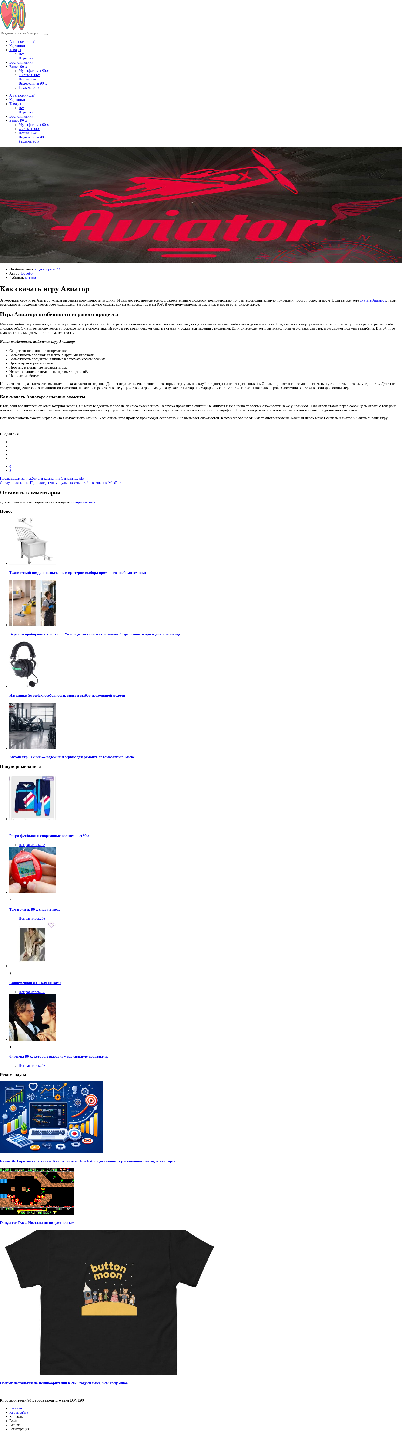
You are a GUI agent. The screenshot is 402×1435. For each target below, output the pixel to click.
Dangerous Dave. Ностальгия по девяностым (37, 1223)
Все (21, 54)
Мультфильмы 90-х (34, 71)
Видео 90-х (18, 67)
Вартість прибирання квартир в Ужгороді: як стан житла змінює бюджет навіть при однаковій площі (94, 634)
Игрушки (26, 58)
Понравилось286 (32, 845)
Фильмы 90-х (29, 75)
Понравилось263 (32, 992)
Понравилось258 (32, 1065)
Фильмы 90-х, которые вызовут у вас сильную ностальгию (58, 1056)
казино (30, 277)
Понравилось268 (32, 918)
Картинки (17, 46)
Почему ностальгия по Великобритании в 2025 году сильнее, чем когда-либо (64, 1383)
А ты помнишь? (22, 41)
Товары (15, 50)
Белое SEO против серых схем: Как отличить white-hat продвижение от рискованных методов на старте (87, 1161)
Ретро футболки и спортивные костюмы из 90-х (49, 836)
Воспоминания (21, 62)
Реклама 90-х (29, 87)
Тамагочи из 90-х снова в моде (34, 909)
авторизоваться (83, 502)
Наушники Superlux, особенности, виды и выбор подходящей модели (67, 695)
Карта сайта (18, 1412)
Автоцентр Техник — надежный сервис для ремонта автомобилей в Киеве (72, 757)
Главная (15, 1408)
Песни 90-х (28, 79)
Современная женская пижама (35, 983)
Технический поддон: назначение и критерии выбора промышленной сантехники (77, 573)
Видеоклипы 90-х (33, 83)
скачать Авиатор (373, 300)
